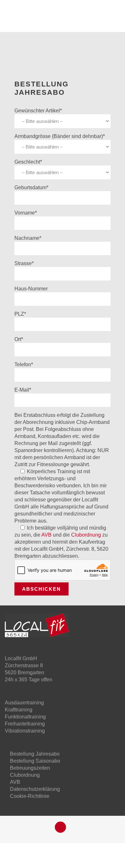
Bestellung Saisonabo (35, 761)
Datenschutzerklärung (35, 789)
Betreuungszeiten (30, 768)
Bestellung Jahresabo (35, 754)
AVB (46, 535)
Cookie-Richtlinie (29, 796)
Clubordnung (86, 535)
